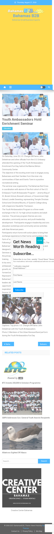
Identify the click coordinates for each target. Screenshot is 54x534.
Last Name (17, 282)
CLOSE (39, 240)
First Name (17, 275)
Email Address (19, 268)
